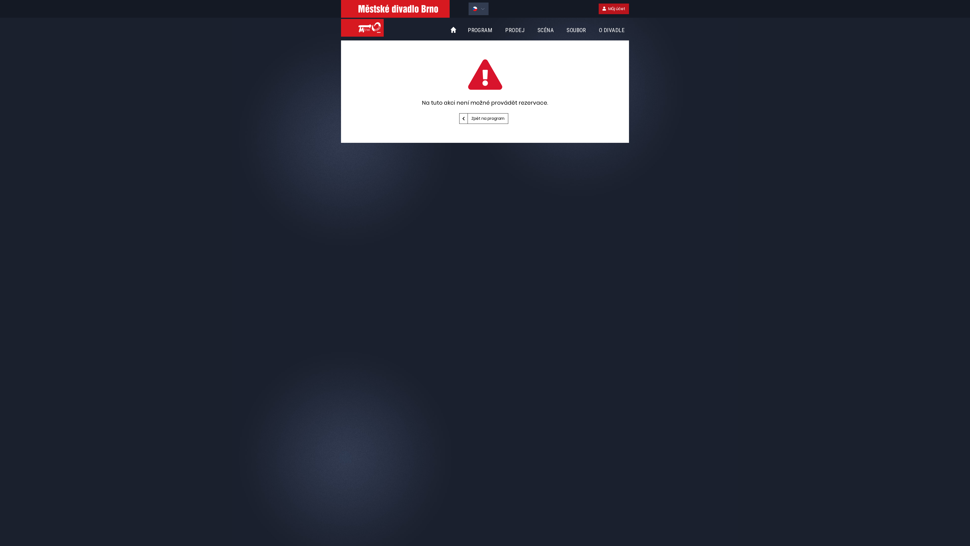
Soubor (576, 30)
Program (480, 30)
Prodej (515, 30)
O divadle (611, 30)
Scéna (546, 30)
